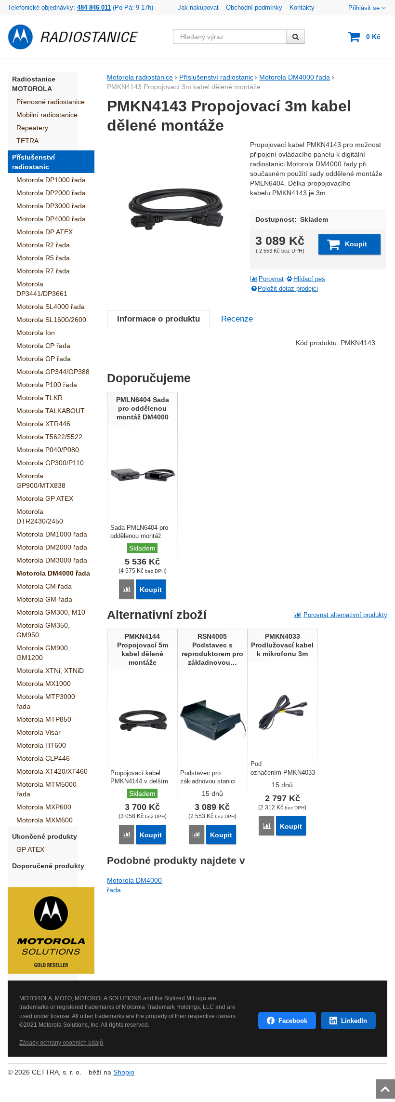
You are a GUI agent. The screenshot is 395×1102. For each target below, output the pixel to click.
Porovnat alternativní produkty (345, 614)
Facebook (292, 1020)
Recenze (237, 318)
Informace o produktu (158, 318)
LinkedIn (354, 1020)
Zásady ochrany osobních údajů (61, 1043)
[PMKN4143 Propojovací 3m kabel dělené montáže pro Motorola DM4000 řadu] (175, 208)
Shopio (123, 1072)
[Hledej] (295, 36)
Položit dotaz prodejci (288, 288)
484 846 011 (94, 7)
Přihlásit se (364, 8)
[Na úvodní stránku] (78, 37)
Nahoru (386, 1086)
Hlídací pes (309, 279)
